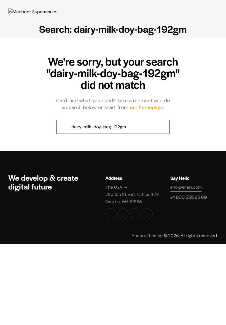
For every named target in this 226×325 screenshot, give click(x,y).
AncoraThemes (146, 236)
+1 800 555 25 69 (188, 197)
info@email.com (186, 187)
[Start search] (63, 127)
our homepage (146, 107)
